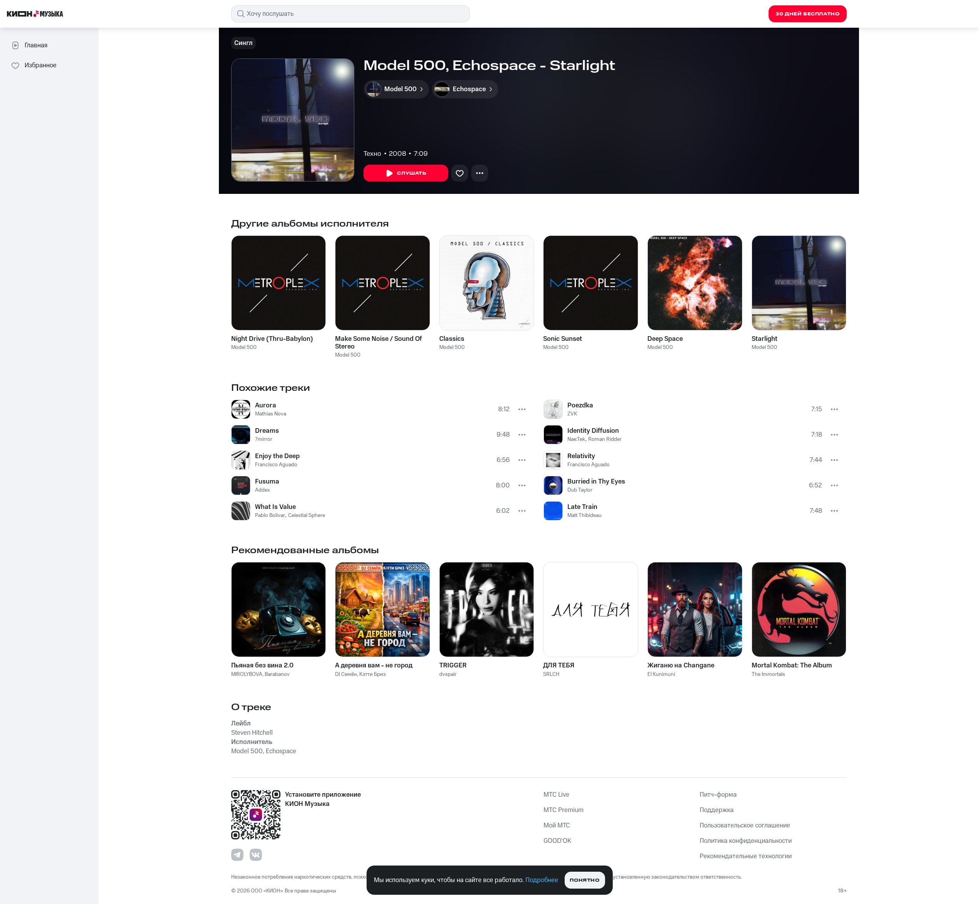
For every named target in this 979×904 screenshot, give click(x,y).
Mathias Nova (270, 414)
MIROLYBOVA (246, 674)
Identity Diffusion (593, 430)
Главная (36, 45)
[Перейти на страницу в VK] (256, 855)
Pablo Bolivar (270, 515)
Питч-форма (718, 794)
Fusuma (267, 481)
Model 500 (244, 347)
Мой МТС (557, 825)
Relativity (581, 456)
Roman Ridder (605, 439)
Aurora (265, 405)
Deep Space (665, 339)
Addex (262, 490)
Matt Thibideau (584, 515)
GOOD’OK (557, 841)
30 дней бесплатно (807, 14)
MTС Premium (564, 810)
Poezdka (580, 405)
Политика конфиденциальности (746, 841)
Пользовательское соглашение (745, 825)
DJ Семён (346, 674)
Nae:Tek (576, 439)
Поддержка (717, 810)
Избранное (41, 65)
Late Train (582, 507)
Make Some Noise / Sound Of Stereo (378, 342)
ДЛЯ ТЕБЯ (558, 665)
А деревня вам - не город (373, 665)
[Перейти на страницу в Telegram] (237, 855)
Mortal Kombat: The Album (792, 665)
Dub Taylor (579, 490)
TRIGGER (453, 665)
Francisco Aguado (276, 465)
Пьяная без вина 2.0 (262, 665)
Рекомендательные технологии (746, 856)
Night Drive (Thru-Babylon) (272, 339)
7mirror (263, 439)
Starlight (764, 339)
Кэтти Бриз (372, 674)
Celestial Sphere (306, 515)
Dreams (267, 430)
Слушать (411, 173)
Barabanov (277, 674)
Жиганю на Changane (680, 665)
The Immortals (768, 674)
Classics (451, 339)
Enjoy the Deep (277, 456)
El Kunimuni (661, 674)
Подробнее (541, 880)
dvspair (448, 674)
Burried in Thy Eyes (596, 481)
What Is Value (275, 507)
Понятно (584, 880)
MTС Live (556, 794)
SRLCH (551, 674)
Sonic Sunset (562, 339)
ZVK (572, 414)
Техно (372, 153)
